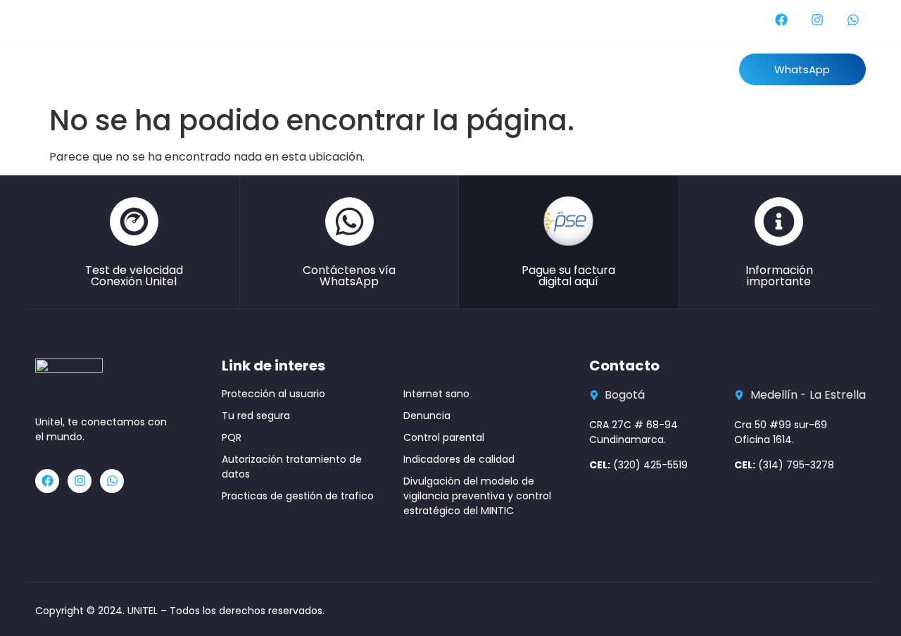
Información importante (779, 275)
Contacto (570, 68)
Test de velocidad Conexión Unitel (134, 275)
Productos (347, 68)
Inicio (196, 68)
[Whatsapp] (853, 19)
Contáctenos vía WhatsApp (349, 275)
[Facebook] (781, 19)
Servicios (425, 68)
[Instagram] (817, 19)
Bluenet (496, 68)
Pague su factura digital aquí (568, 275)
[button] (802, 69)
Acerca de (264, 68)
